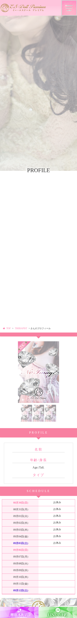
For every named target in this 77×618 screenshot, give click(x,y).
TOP (8, 328)
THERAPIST (21, 328)
